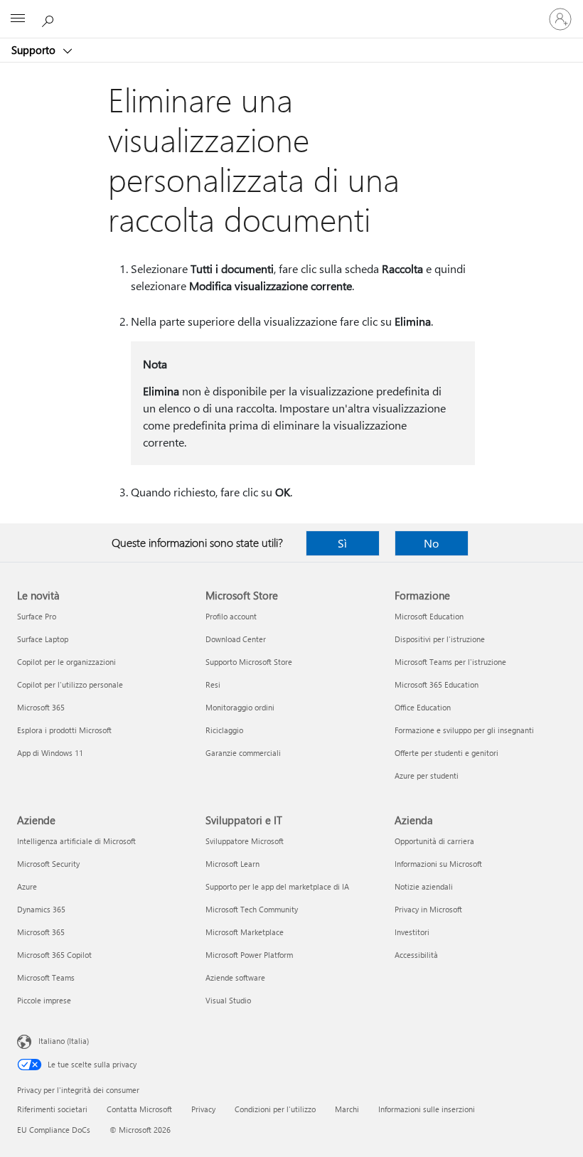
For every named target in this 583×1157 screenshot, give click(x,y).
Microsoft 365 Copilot (54, 954)
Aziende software (235, 977)
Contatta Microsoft (139, 1109)
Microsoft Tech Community (251, 909)
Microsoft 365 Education (436, 684)
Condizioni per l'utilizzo (275, 1109)
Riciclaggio (224, 730)
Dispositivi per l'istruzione (440, 639)
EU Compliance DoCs (53, 1129)
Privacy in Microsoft (428, 909)
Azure (27, 886)
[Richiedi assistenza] (50, 18)
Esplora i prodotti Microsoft (64, 730)
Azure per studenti (427, 775)
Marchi (347, 1109)
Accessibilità (416, 954)
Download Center (235, 639)
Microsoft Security (48, 863)
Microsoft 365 (41, 707)
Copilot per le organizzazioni (66, 661)
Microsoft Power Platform (249, 954)
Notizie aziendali (424, 886)
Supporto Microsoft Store (248, 661)
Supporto (34, 50)
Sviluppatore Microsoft (244, 841)
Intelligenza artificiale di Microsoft (76, 841)
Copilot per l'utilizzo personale (70, 684)
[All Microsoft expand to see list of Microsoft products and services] (18, 19)
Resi (212, 684)
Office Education (423, 707)
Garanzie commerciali (243, 752)
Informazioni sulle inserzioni (426, 1109)
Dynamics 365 (41, 909)
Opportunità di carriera (434, 841)
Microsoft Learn (232, 863)
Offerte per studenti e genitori (446, 752)
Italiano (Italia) (63, 1040)
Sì (342, 542)
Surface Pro (36, 616)
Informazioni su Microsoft (438, 863)
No (431, 542)
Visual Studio (228, 1000)
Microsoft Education (429, 616)
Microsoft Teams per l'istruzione (450, 661)
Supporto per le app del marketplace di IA (277, 886)
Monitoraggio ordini (239, 707)
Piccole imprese (44, 1000)
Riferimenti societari (52, 1109)
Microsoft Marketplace (244, 932)
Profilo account (231, 616)
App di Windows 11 (50, 752)
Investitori (412, 932)
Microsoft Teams (46, 977)
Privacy (203, 1109)
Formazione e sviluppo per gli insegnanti (464, 730)
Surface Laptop (42, 639)
